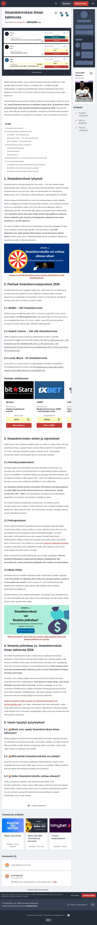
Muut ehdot (13, 155)
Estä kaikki (75, 895)
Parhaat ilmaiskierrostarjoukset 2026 (19, 131)
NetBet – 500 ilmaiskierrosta (19, 135)
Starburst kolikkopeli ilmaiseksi (56, 543)
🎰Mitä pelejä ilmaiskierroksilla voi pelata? (24, 168)
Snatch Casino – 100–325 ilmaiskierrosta (24, 138)
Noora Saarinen (20, 22)
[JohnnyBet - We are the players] (3, 3)
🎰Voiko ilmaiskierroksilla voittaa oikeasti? (24, 171)
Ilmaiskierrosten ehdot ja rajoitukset (19, 145)
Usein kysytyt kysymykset (15, 161)
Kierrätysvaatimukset (17, 148)
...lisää (54, 882)
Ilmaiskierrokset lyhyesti (15, 128)
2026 (48, 920)
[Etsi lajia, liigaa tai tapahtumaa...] (56, 3)
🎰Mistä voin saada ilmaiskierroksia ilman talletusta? (28, 165)
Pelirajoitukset (14, 151)
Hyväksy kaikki (88, 895)
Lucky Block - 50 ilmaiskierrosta (20, 141)
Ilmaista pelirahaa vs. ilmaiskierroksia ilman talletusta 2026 (27, 158)
